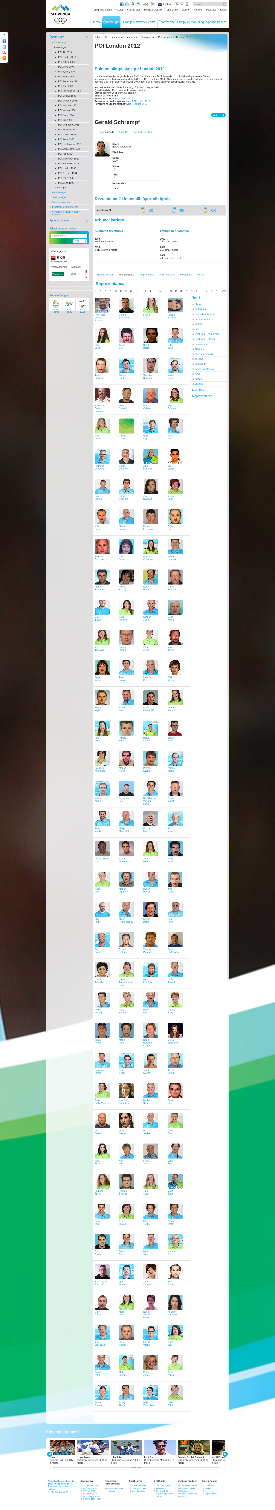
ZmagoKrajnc (171, 769)
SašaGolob (122, 558)
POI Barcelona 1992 (68, 81)
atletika (198, 304)
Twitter (127, 4)
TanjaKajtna (98, 679)
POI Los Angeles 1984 (69, 91)
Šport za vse (166, 22)
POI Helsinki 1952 (67, 129)
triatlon (198, 379)
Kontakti (198, 9)
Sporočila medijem (188, 1485)
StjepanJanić (147, 618)
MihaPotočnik (147, 981)
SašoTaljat (97, 1222)
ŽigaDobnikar (148, 467)
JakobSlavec (146, 1071)
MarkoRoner (122, 1041)
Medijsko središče (153, 9)
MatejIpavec (98, 618)
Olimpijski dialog (187, 1488)
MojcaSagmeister (173, 1041)
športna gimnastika (204, 354)
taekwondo (200, 364)
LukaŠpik (170, 1162)
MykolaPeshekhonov (126, 920)
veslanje (199, 384)
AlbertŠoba (122, 1162)
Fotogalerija (186, 274)
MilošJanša (171, 618)
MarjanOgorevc (123, 890)
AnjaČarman (172, 407)
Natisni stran (187, 4)
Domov (96, 22)
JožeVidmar (122, 1343)
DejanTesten (171, 1222)
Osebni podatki (106, 132)
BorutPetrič (170, 920)
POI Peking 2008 (66, 62)
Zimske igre (60, 187)
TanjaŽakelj (171, 1373)
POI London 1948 (67, 134)
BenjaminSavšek (99, 1071)
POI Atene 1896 (66, 183)
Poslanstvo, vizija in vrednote (116, 1489)
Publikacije (185, 1491)
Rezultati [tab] (198, 390)
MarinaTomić (171, 1253)
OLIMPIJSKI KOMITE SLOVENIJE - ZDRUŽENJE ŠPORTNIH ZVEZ (60, 15)
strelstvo (199, 359)
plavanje (199, 349)
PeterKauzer (122, 679)
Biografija (123, 132)
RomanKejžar (98, 709)
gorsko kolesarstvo (204, 319)
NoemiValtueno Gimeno (147, 1315)
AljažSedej (122, 1071)
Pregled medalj (147, 274)
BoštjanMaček (171, 799)
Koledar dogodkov (140, 1485)
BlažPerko (98, 920)
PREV (50, 1454)
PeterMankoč (99, 830)
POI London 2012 (67, 57)
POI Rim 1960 (65, 120)
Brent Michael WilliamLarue (150, 801)
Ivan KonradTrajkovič (101, 1283)
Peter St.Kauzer (147, 679)
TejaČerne (98, 437)
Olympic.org (146, 4)
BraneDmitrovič (124, 467)
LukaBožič (170, 346)
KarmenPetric (147, 920)
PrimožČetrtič (122, 437)
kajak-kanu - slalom (205, 339)
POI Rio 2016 (65, 52)
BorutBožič (146, 346)
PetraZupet (146, 1373)
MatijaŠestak (146, 1132)
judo (197, 329)
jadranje (199, 324)
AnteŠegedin (99, 1132)
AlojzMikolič (171, 830)
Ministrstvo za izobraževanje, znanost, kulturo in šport (138, 4)
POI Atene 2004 (66, 66)
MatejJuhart (171, 648)
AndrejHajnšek (172, 558)
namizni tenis (201, 344)
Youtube (4, 52)
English (167, 4)
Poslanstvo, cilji (163, 1485)
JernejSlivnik (171, 1071)
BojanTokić (122, 1253)
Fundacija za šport (133, 4)
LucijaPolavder (99, 981)
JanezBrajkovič (99, 376)
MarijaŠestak (122, 1132)
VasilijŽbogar (122, 1404)
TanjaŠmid (97, 1162)
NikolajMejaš (146, 830)
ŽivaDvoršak (147, 497)
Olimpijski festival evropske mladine (66, 213)
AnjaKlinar (98, 739)
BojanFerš (171, 527)
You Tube (209, 1491)
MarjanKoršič (122, 769)
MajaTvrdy (122, 1313)
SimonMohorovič (124, 860)
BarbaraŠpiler (99, 1192)
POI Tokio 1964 (66, 115)
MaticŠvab (170, 1192)
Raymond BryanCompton (100, 408)
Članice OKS (133, 9)
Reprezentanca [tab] (202, 396)
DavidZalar (98, 1373)
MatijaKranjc (98, 799)
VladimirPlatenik (147, 950)
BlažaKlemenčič (148, 709)
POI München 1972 (68, 105)
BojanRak (146, 1011)
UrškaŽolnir (171, 1404)
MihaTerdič (146, 1222)
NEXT (224, 1454)
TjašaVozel (170, 1343)
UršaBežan (98, 346)
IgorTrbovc (122, 1283)
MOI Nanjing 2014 (91, 1496)
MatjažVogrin (146, 1343)
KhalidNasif (171, 860)
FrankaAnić (146, 316)
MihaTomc (146, 1253)
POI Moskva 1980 (67, 96)
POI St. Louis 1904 (67, 173)
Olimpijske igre (59, 42)
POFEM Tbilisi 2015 (92, 1499)
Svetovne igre (59, 197)
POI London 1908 (67, 168)
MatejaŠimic (171, 1132)
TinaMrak (145, 860)
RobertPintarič (123, 950)
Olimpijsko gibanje (103, 9)
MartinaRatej (171, 1011)
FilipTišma (98, 1253)
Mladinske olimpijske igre (65, 207)
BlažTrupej (171, 1283)
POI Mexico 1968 (67, 110)
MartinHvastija (172, 588)
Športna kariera (216, 22)
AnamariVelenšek (172, 1313)
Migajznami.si (211, 1494)
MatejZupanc (123, 1373)
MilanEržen (98, 527)
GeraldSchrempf (124, 316)
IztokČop (145, 437)
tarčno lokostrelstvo (205, 369)
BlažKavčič (171, 679)
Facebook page (122, 4)
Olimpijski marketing (190, 22)
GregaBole (122, 346)
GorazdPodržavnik (173, 950)
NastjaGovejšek (148, 558)
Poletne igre (60, 47)
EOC (153, 4)
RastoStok (171, 1101)
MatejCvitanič (123, 407)
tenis (197, 374)
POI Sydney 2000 (67, 71)
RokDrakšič (98, 497)
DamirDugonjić (123, 497)
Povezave (211, 9)
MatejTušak (98, 1313)
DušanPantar (146, 890)
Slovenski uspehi (105, 274)
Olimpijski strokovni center (139, 22)
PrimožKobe (122, 739)
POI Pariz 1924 (66, 154)
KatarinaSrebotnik (124, 1101)
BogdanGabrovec (100, 558)
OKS (106, 37)
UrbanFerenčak (148, 527)
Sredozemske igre (61, 202)
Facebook (209, 1485)
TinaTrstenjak (148, 1283)
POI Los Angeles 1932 (69, 144)
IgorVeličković (100, 1343)
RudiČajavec (147, 407)
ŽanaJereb (146, 648)
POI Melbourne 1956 (68, 124)
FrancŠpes (146, 1162)
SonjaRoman (98, 1041)
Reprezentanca (126, 274)
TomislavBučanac (147, 376)
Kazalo (223, 9)
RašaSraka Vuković (102, 1101)
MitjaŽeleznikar (148, 1404)
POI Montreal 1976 (67, 100)
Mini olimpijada (138, 1491)
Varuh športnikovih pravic (164, 1495)
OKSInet (186, 9)
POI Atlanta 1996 (66, 76)
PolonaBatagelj (172, 316)
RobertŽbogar (98, 1404)
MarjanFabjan (122, 527)
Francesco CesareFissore (100, 318)
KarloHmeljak (147, 588)
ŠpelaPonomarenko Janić (126, 982)
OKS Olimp (172, 9)
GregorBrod (122, 376)
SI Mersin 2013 (90, 1494)
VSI (224, 291)
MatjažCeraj (171, 376)
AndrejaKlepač (172, 709)
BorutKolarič (146, 739)
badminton (200, 309)
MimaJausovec (99, 648)
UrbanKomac (171, 739)
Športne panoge (59, 220)
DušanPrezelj (171, 981)
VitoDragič (171, 467)
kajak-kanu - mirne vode (207, 334)
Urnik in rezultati (167, 274)
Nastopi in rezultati (142, 132)
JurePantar (171, 890)
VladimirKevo (123, 709)
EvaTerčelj (122, 1222)
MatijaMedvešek (124, 830)
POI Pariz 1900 (66, 178)
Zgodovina (161, 1488)
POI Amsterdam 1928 (69, 149)
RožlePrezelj (98, 1011)
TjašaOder (97, 890)
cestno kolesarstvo (204, 314)
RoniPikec (97, 950)
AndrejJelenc (122, 648)
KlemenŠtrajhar (123, 1192)
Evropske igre (59, 192)
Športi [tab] (196, 297)
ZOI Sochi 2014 (90, 1488)
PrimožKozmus (147, 769)
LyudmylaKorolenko (100, 769)
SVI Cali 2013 (89, 1491)
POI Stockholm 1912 (68, 163)
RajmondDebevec (99, 467)
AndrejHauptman (100, 588)
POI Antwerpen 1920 (68, 158)
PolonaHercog (122, 588)
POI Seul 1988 (65, 86)
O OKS (119, 9)
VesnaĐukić (171, 497)
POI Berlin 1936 (66, 139)
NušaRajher (122, 1011)
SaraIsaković (123, 618)
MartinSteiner (147, 1101)
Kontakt (183, 1496)
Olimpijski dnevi (139, 1488)
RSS (4, 58)
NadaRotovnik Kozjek (147, 1043)
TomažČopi (171, 437)
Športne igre (111, 22)
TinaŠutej (146, 1192)
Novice (200, 274)
